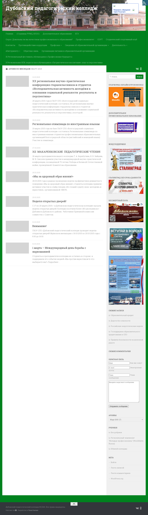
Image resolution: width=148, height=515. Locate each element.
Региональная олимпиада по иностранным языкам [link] (66, 124)
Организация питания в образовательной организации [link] (68, 51)
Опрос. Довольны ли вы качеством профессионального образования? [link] (39, 39)
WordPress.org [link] (117, 478)
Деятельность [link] (119, 45)
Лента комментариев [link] (120, 473)
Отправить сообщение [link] (119, 406)
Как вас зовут (136, 363)
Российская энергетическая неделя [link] (127, 326)
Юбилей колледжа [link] (119, 449)
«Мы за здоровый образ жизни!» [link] (52, 176)
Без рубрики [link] (116, 432)
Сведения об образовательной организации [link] (86, 45)
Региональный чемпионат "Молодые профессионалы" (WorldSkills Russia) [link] (126, 441)
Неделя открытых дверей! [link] (49, 201)
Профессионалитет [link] (85, 39)
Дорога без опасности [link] (120, 321)
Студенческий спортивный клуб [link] (121, 39)
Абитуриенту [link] (12, 51)
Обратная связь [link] (30, 51)
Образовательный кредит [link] (122, 315)
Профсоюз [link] (55, 45)
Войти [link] (113, 462)
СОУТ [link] (100, 39)
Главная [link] (9, 33)
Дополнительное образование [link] (57, 33)
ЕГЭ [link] (77, 33)
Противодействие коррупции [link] (32, 45)
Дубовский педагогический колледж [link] (51, 8)
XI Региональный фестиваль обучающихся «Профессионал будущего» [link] (39, 57)
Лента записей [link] (117, 468)
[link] (145, 3)
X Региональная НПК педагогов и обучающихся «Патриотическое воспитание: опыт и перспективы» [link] (54, 62)
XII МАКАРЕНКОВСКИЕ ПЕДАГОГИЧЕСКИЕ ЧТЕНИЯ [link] (66, 151)
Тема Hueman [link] (33, 510)
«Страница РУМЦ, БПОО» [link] (28, 33)
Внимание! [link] (39, 226)
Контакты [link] (10, 45)
